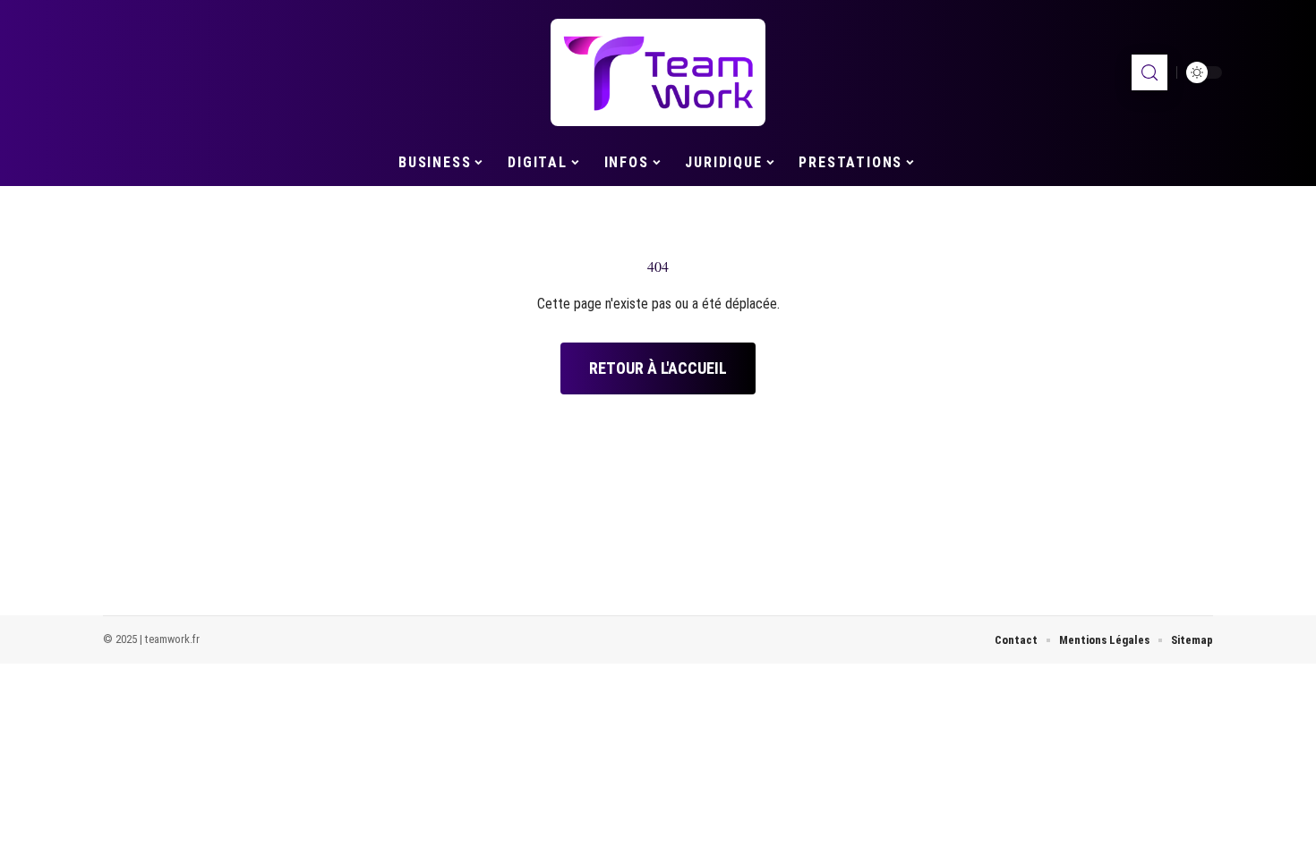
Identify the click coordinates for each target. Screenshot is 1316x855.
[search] (1149, 72)
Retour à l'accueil (658, 368)
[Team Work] (658, 72)
